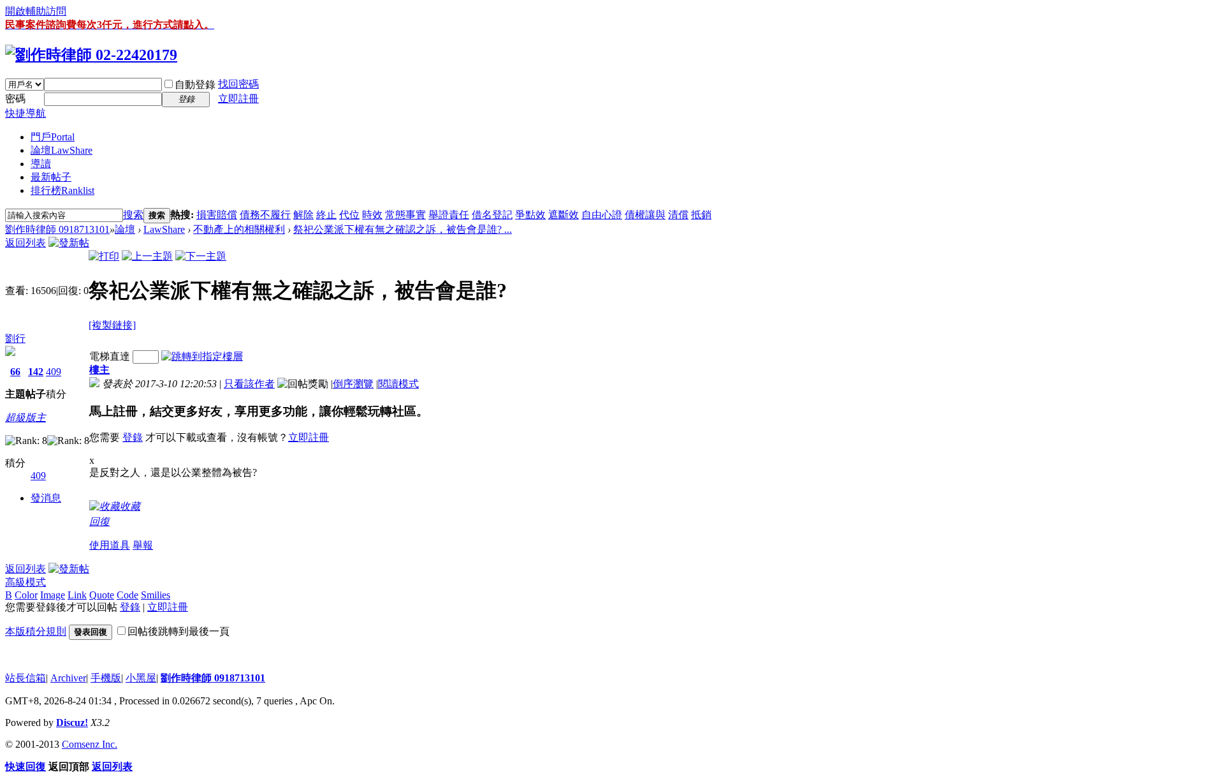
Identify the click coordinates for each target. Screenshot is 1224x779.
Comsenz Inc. (89, 744)
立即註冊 (238, 98)
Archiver (68, 677)
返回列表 (25, 242)
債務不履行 (265, 214)
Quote (101, 595)
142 (35, 371)
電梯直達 (109, 356)
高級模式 (25, 582)
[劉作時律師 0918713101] (91, 55)
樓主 (99, 369)
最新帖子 (51, 177)
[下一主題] (200, 256)
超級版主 (25, 417)
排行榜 (62, 190)
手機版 (106, 677)
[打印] (104, 256)
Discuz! (72, 722)
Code (127, 595)
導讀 (41, 163)
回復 (99, 521)
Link (77, 595)
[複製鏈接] (112, 325)
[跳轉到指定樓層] (202, 356)
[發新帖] (68, 242)
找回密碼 (238, 83)
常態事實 (405, 214)
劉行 (15, 338)
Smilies (155, 595)
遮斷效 (563, 214)
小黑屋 (141, 677)
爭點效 (530, 214)
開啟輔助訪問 (35, 11)
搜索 (133, 214)
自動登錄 (195, 84)
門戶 (53, 136)
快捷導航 (25, 113)
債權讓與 (645, 214)
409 (53, 371)
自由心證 (601, 214)
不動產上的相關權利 (239, 229)
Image (52, 595)
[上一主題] (147, 256)
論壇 (61, 150)
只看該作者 (249, 383)
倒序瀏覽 (353, 383)
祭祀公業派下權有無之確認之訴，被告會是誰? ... (402, 229)
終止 (326, 214)
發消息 (46, 498)
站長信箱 (25, 677)
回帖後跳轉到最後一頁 (178, 631)
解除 (303, 214)
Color (26, 595)
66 (15, 371)
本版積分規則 (35, 631)
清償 (678, 214)
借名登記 (492, 214)
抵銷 (701, 214)
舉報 (143, 545)
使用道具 (109, 545)
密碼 (15, 98)
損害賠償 (216, 214)
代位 (349, 214)
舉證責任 (448, 214)
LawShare (164, 229)
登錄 (132, 437)
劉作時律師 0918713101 (57, 229)
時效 (372, 214)
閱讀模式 (398, 383)
